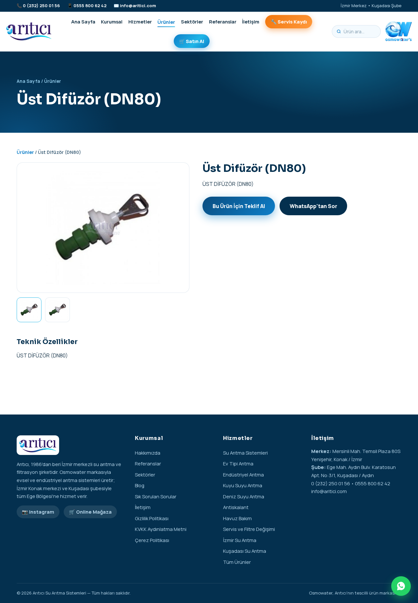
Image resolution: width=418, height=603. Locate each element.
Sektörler (192, 21)
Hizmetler (140, 21)
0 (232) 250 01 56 (41, 5)
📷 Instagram (38, 511)
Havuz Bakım (237, 518)
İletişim (250, 21)
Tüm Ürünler (237, 562)
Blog (139, 485)
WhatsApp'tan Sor (313, 206)
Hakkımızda (147, 452)
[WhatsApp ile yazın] (401, 586)
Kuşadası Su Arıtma (244, 551)
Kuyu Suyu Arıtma (242, 485)
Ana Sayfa (83, 21)
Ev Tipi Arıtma (238, 463)
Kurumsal (111, 21)
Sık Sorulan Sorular (155, 496)
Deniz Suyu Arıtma (243, 496)
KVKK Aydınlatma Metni (160, 529)
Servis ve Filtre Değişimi (249, 529)
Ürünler (166, 21)
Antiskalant (236, 507)
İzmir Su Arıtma (239, 540)
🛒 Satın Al (191, 41)
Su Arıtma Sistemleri (245, 452)
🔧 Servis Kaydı (289, 21)
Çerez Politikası (152, 540)
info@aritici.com (138, 5)
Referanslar (222, 21)
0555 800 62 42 (89, 5)
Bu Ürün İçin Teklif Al (239, 206)
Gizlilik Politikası (152, 518)
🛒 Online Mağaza (90, 511)
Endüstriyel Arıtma (243, 474)
